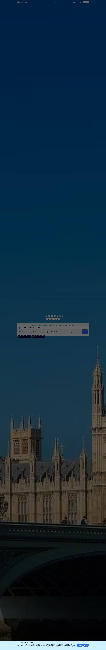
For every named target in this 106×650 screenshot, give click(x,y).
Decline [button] (80, 645)
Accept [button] (86, 645)
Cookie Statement (24, 648)
